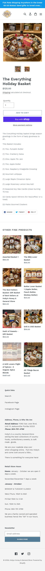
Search (8, 396)
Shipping (6, 92)
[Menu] (40, 14)
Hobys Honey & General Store (21, 560)
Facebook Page (12, 402)
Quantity (6, 101)
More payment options (22, 125)
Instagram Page (12, 409)
